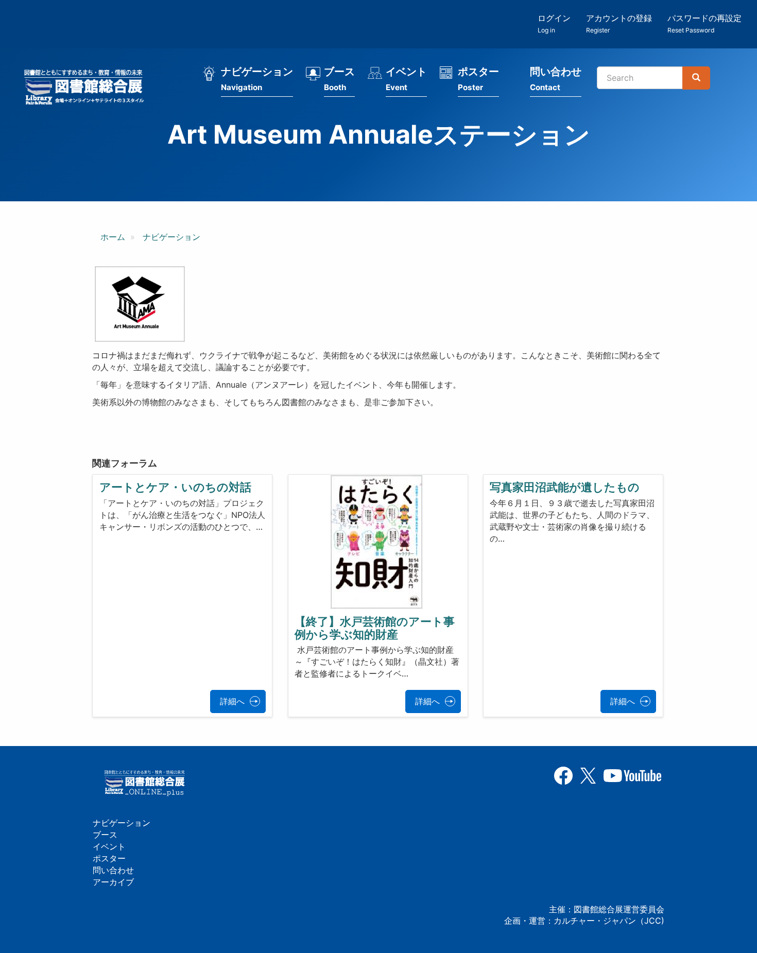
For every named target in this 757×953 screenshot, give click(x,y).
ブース (339, 78)
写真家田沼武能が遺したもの (565, 487)
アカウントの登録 (619, 23)
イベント (406, 78)
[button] (140, 304)
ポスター (478, 78)
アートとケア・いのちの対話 (175, 487)
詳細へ (232, 701)
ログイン (554, 23)
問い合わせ (555, 78)
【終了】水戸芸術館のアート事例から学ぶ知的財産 (375, 627)
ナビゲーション (257, 78)
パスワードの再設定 (704, 23)
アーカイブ (113, 882)
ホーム (112, 237)
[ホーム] (87, 88)
